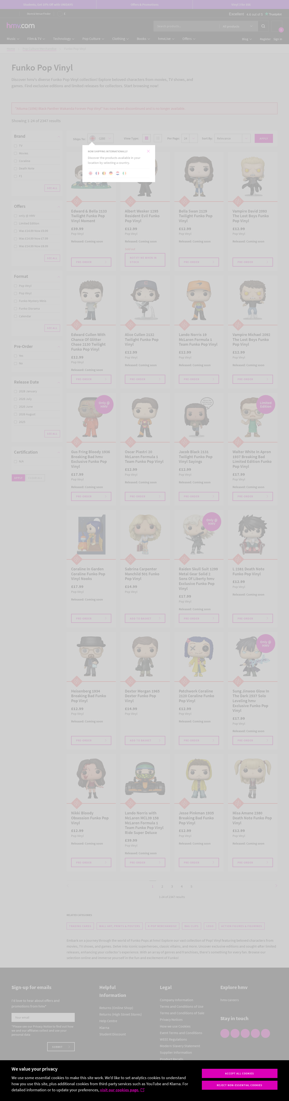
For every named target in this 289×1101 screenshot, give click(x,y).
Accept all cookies (239, 1073)
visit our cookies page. (119, 1089)
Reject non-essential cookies (239, 1085)
